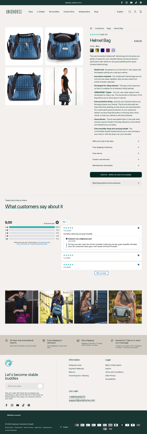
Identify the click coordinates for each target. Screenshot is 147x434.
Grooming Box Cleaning (79, 375)
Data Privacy (110, 375)
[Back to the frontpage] (91, 28)
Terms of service (28, 427)
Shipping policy (47, 427)
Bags (109, 28)
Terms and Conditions (114, 372)
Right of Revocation (113, 365)
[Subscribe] (40, 386)
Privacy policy (18, 427)
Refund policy (9, 427)
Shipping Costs (75, 365)
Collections (99, 28)
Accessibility (110, 379)
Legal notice (38, 427)
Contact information (11, 430)
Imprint (108, 368)
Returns (72, 372)
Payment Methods (76, 368)
